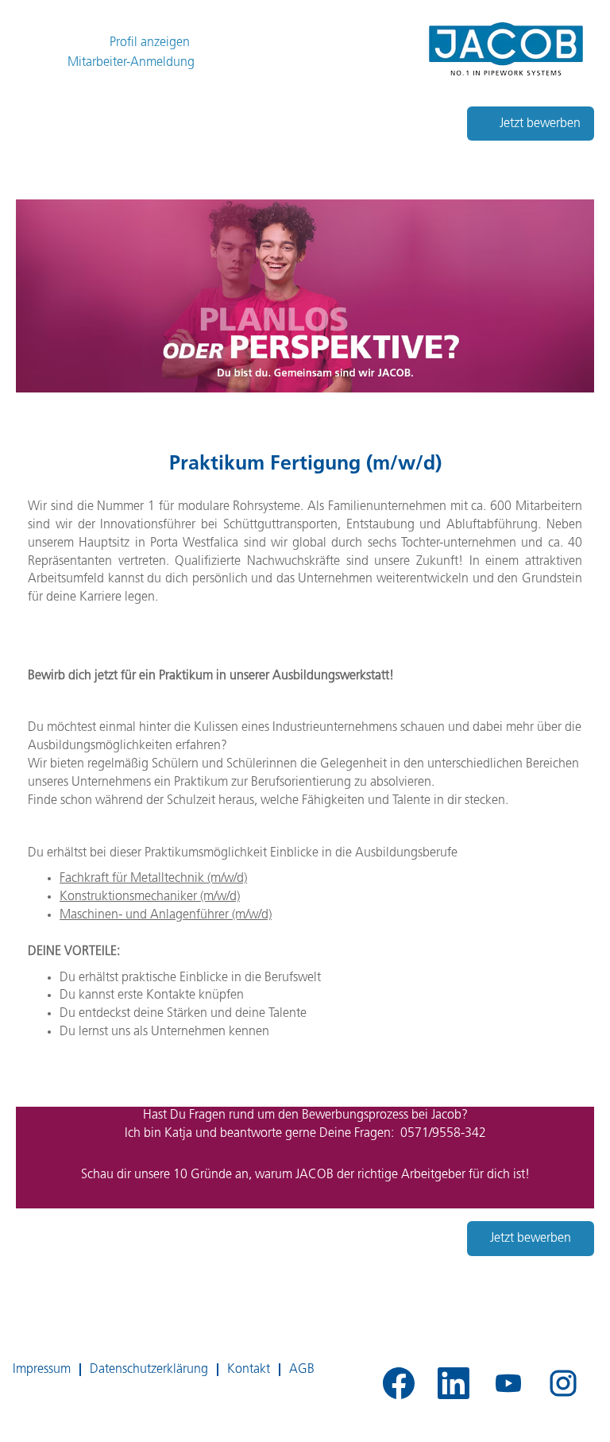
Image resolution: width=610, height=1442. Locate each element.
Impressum (42, 1369)
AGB (302, 1369)
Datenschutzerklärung (149, 1369)
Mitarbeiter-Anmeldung (131, 62)
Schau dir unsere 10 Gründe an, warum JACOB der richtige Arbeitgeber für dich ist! (305, 1175)
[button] (305, 59)
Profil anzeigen (150, 42)
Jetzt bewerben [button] (540, 124)
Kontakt (248, 1369)
